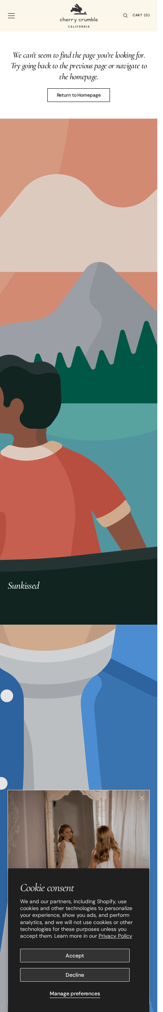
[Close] (141, 797)
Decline (75, 974)
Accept (75, 955)
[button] (11, 15)
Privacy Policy (115, 935)
